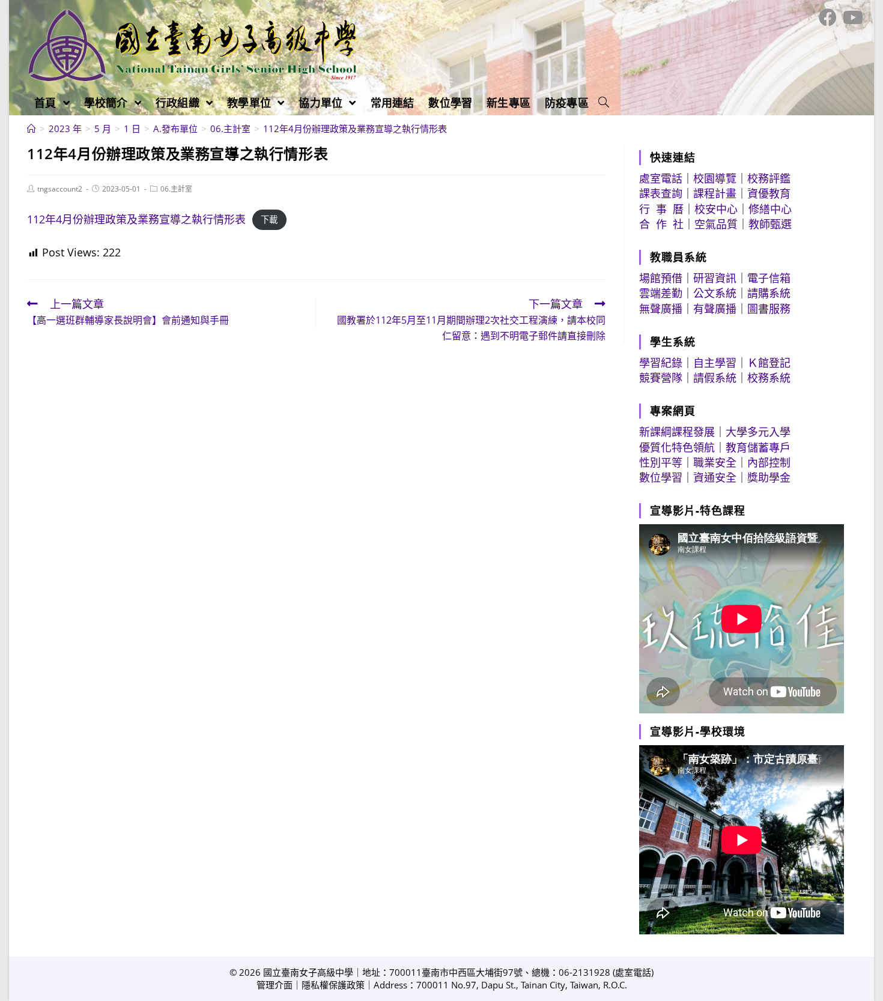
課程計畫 (714, 193)
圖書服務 (768, 308)
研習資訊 (714, 278)
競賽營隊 (660, 377)
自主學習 (714, 362)
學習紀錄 (660, 362)
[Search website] (603, 102)
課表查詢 (660, 193)
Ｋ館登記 (768, 362)
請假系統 (714, 377)
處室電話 (660, 178)
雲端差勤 (660, 293)
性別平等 (660, 462)
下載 (269, 220)
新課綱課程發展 (677, 432)
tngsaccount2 (59, 189)
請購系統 (768, 293)
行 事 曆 (661, 209)
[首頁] (31, 128)
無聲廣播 (660, 308)
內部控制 (768, 462)
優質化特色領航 (677, 447)
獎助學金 (768, 477)
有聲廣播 (714, 308)
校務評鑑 (768, 178)
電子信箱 (768, 278)
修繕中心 (770, 209)
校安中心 (716, 209)
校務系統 (768, 377)
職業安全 (714, 462)
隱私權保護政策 (333, 985)
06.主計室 (176, 189)
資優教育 (768, 193)
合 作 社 (661, 224)
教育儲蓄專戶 (758, 447)
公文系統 (714, 293)
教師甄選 (770, 224)
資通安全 (714, 477)
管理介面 (274, 985)
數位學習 (660, 477)
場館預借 (660, 278)
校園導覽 (714, 178)
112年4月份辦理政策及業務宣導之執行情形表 (136, 219)
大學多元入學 (758, 432)
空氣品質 (716, 224)
